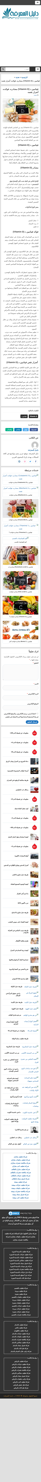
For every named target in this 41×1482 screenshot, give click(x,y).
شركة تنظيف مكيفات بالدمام (21, 1336)
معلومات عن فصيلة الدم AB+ (19, 733)
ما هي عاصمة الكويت (13, 1112)
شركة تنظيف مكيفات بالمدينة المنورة (21, 1257)
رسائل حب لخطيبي (16, 1137)
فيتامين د (24, 416)
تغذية (35, 95)
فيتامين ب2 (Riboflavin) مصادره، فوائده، (20, 495)
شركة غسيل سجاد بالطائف (20, 1179)
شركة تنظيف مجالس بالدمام (21, 1342)
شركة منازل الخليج (30, 1233)
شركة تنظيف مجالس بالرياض (21, 1373)
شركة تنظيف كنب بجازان (20, 1166)
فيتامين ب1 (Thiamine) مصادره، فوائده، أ (20, 532)
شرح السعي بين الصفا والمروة (18, 969)
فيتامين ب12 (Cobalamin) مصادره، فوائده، (21, 482)
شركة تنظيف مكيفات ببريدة (21, 1300)
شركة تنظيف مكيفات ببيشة (20, 1188)
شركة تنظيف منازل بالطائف (20, 1169)
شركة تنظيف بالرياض (21, 1361)
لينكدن (17, 429)
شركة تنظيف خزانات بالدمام (21, 1333)
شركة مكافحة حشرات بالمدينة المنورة (21, 1269)
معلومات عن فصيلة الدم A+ (19, 742)
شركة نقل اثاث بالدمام (21, 1348)
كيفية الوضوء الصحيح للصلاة (19, 884)
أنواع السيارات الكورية (21, 856)
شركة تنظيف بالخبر (21, 1328)
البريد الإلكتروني (32, 694)
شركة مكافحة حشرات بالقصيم (21, 1315)
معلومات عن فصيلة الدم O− (19, 846)
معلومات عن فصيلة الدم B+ (19, 752)
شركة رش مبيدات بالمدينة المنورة (21, 1266)
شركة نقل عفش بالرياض (21, 1385)
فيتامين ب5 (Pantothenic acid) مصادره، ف (20, 567)
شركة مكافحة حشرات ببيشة (20, 1191)
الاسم (36, 684)
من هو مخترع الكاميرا (21, 1129)
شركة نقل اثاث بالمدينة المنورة (21, 1278)
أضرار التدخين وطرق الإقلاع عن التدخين (16, 865)
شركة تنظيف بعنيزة (21, 1294)
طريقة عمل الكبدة (16, 1002)
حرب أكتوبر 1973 (23, 903)
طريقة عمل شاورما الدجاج (20, 912)
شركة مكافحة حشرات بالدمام (21, 1339)
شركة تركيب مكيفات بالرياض (21, 1379)
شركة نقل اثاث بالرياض (21, 1388)
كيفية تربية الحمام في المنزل (19, 950)
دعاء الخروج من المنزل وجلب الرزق (17, 761)
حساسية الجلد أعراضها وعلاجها (18, 960)
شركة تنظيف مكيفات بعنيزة (21, 1303)
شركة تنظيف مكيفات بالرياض (21, 1367)
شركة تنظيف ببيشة (20, 1182)
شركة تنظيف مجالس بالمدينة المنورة (21, 1260)
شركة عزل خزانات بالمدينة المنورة (21, 1272)
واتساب (8, 429)
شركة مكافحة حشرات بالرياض (21, 1370)
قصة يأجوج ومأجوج (16, 1096)
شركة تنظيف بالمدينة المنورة (21, 1251)
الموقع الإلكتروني (32, 704)
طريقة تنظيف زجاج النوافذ (20, 1038)
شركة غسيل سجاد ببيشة (20, 1194)
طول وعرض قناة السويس (20, 978)
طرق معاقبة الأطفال (22, 941)
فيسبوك (33, 429)
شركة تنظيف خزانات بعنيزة (21, 1312)
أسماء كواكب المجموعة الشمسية (17, 771)
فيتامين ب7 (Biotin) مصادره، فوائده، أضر (20, 641)
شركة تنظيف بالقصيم (21, 1288)
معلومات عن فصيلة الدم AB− (19, 827)
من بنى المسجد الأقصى (11, 1053)
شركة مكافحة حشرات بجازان (20, 1163)
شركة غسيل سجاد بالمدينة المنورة (21, 1263)
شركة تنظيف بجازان (20, 1157)
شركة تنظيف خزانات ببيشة (20, 1185)
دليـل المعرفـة (33, 450)
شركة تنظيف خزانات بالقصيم (21, 1306)
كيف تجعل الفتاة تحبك (21, 808)
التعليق (35, 663)
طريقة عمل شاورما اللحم (20, 875)
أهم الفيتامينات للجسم (21, 542)
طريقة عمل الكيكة (16, 986)
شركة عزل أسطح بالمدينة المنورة (21, 1275)
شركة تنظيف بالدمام (21, 1325)
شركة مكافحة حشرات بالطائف (20, 1172)
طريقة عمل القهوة (17, 1008)
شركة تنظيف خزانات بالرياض (21, 1364)
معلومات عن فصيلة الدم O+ (19, 799)
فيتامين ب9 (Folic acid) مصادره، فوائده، (20, 591)
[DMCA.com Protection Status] (20, 1213)
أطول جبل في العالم (14, 1144)
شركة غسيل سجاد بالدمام (21, 1345)
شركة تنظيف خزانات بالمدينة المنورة (21, 1254)
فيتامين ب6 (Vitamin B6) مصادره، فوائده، (20, 520)
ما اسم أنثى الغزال (22, 893)
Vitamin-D (33, 416)
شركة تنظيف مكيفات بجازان (20, 1160)
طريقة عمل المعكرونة (13, 1046)
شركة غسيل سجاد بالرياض (21, 1376)
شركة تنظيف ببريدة (21, 1291)
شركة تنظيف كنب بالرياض (21, 1382)
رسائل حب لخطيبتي (22, 790)
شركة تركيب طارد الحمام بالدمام (21, 1351)
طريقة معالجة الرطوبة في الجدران (17, 780)
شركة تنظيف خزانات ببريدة (21, 1309)
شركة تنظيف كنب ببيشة (21, 1198)
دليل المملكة (18, 1233)
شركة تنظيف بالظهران (21, 1331)
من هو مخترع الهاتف (14, 1015)
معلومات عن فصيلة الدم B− (16, 1031)
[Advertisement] (20, 43)
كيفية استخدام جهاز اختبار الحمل (18, 837)
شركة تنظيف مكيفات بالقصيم (21, 1297)
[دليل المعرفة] (20, 13)
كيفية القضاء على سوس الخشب (18, 922)
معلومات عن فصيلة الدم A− (19, 818)
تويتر (25, 429)
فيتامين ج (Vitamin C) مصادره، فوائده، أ (20, 616)
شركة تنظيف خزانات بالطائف (20, 1176)
